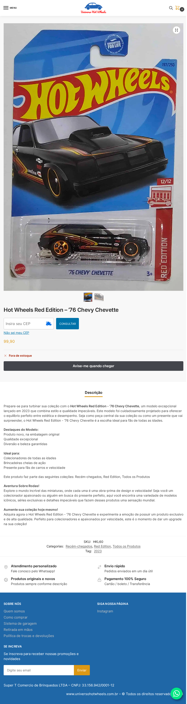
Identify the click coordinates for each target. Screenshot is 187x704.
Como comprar (16, 617)
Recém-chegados (79, 546)
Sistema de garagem (20, 623)
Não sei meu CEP (16, 333)
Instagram (105, 611)
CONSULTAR (67, 323)
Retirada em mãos (18, 630)
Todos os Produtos (126, 546)
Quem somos (14, 611)
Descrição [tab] (93, 392)
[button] (178, 8)
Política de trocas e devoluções (29, 636)
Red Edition (102, 546)
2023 (98, 551)
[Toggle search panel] (171, 8)
